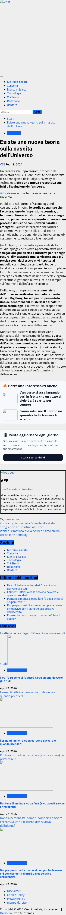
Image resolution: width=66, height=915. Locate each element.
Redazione (13, 101)
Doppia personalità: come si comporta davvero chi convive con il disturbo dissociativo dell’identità (35, 609)
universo (13, 519)
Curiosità (12, 85)
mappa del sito (17, 902)
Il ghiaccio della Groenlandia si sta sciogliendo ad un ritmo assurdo (27, 525)
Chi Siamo (13, 97)
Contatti (12, 105)
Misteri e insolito (17, 82)
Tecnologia (14, 93)
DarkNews (7, 913)
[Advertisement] (33, 38)
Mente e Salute (16, 89)
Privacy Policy (16, 899)
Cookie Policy (15, 895)
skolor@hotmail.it (9, 489)
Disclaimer (14, 891)
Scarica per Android (33, 457)
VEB (3, 164)
